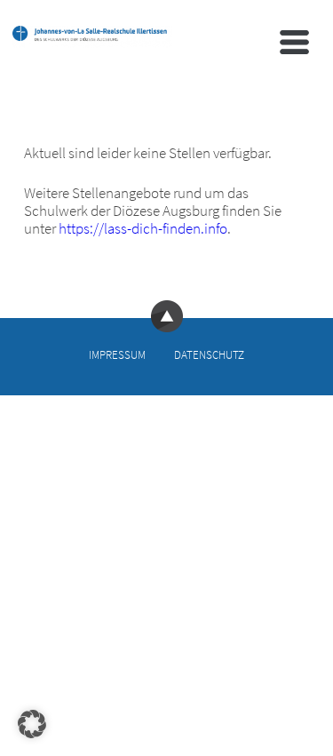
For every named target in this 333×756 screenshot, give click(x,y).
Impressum (117, 354)
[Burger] (294, 42)
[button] (32, 724)
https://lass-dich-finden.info (143, 228)
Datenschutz (209, 354)
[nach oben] (167, 327)
